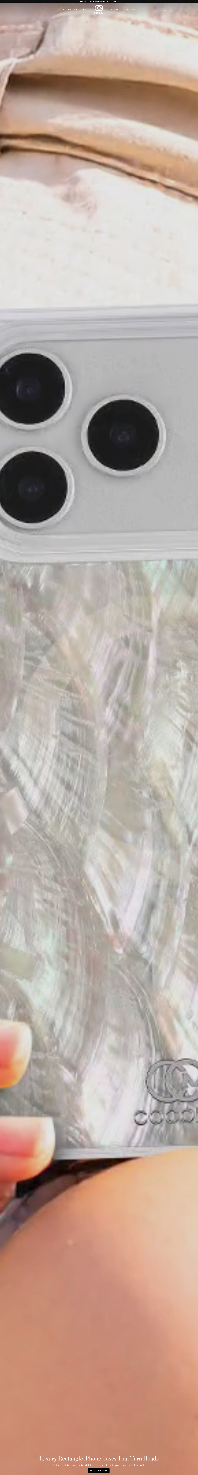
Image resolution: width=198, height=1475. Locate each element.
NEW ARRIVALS (70, 9)
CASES (83, 9)
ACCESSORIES (129, 9)
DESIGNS (114, 9)
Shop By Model (98, 1470)
